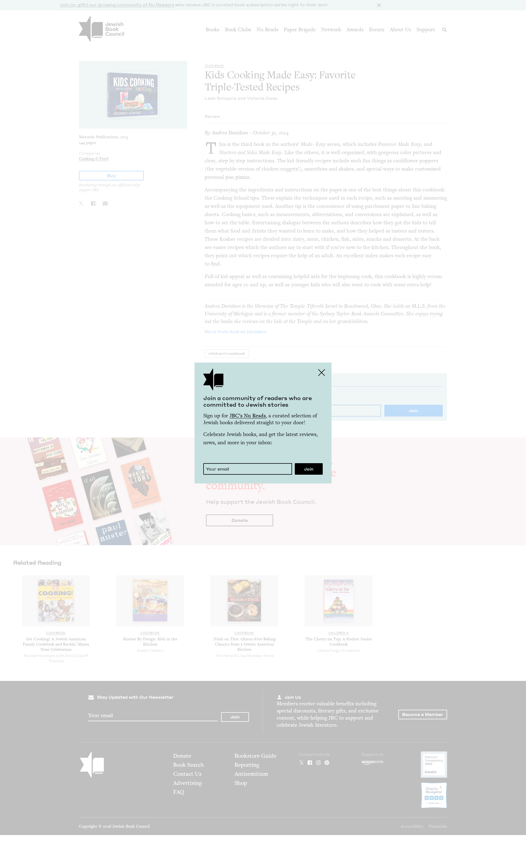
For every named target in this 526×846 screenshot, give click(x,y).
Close (321, 372)
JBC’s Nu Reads (248, 415)
